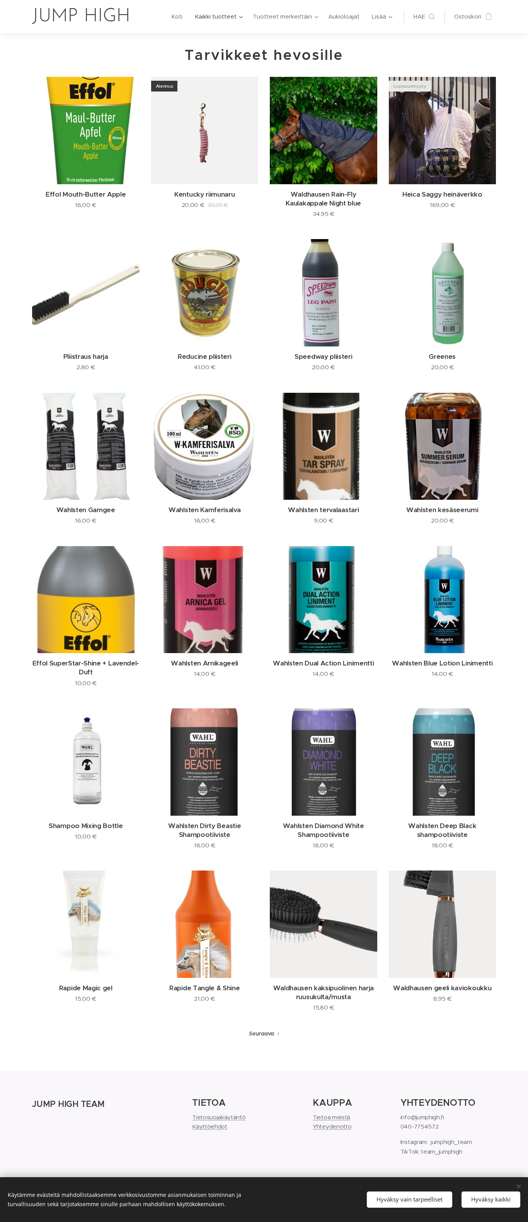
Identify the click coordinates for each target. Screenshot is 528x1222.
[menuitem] (179, 16)
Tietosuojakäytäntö (218, 1117)
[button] (424, 16)
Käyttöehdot (209, 1126)
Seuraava (261, 1033)
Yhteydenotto (332, 1126)
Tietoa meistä (331, 1117)
